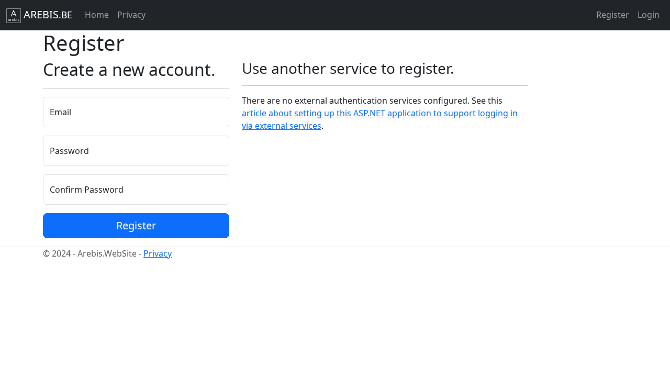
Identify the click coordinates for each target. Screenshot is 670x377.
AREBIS (46, 14)
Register (612, 14)
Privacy (131, 14)
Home (97, 14)
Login (649, 14)
